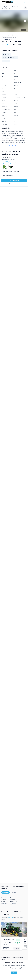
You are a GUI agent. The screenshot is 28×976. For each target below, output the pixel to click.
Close (14, 972)
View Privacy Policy (17, 968)
